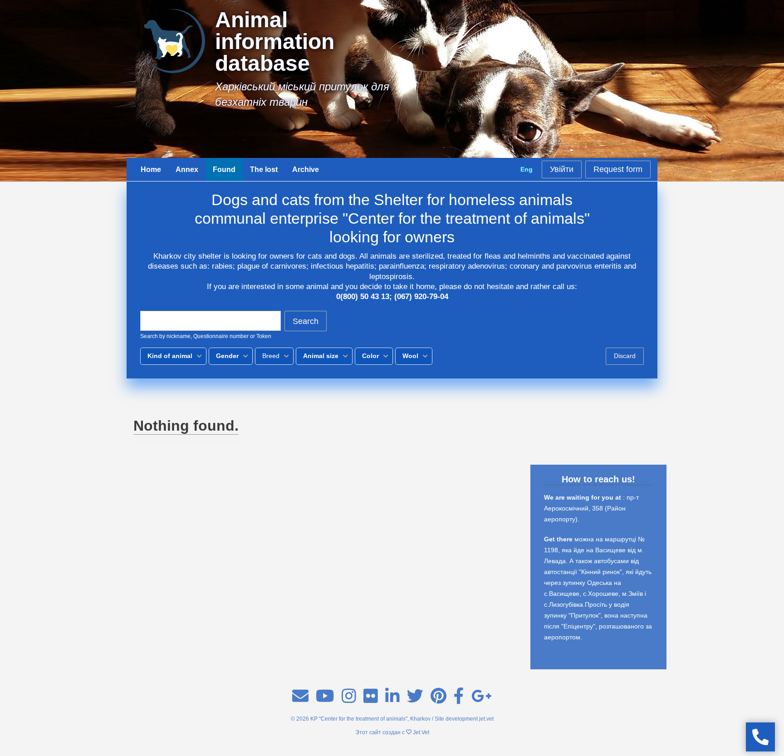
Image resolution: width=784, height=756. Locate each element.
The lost (264, 169)
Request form (617, 169)
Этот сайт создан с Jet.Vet (392, 732)
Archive (305, 169)
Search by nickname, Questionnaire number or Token (205, 336)
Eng (526, 169)
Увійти (561, 169)
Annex (187, 169)
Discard (625, 355)
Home (151, 169)
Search (305, 321)
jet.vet (486, 719)
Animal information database (274, 41)
